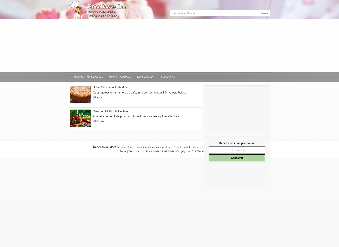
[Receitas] (78, 9)
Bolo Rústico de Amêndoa (110, 87)
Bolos (99, 97)
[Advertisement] (169, 46)
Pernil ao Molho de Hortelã (110, 111)
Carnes (100, 121)
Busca (264, 13)
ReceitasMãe (107, 6)
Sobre (123, 151)
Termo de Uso (136, 151)
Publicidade (167, 151)
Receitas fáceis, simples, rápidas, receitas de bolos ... (104, 13)
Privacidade (152, 151)
